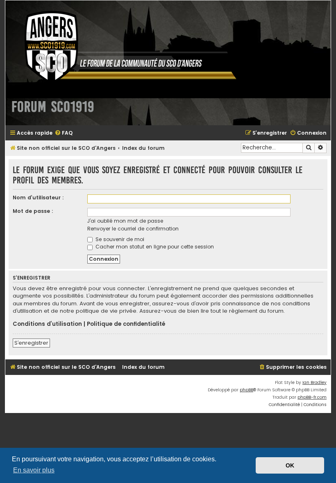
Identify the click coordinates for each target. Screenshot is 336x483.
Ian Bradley (314, 382)
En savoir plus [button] (33, 470)
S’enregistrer (31, 343)
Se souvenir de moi (119, 239)
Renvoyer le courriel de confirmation (133, 229)
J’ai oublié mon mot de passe (125, 221)
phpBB (246, 390)
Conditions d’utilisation (47, 324)
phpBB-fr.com (312, 397)
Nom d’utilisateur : (38, 197)
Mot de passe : (33, 211)
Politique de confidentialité (126, 324)
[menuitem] (63, 133)
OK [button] (290, 465)
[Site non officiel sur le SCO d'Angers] (124, 46)
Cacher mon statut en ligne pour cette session (154, 246)
